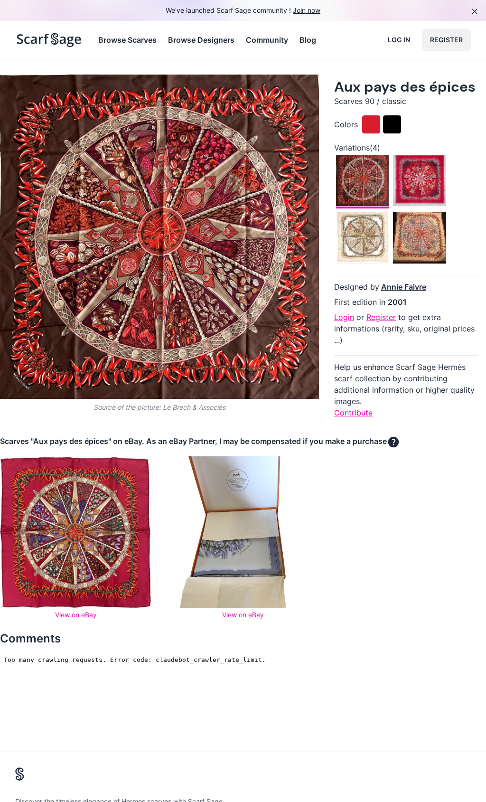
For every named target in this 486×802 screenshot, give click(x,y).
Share (294, 89)
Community (267, 40)
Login (344, 317)
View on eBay (76, 615)
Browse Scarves (127, 40)
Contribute (353, 412)
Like (80, 89)
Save (34, 89)
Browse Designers (201, 40)
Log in (399, 40)
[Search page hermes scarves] (49, 39)
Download (244, 89)
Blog (307, 40)
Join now (306, 10)
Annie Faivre (403, 287)
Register (446, 40)
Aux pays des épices (405, 86)
